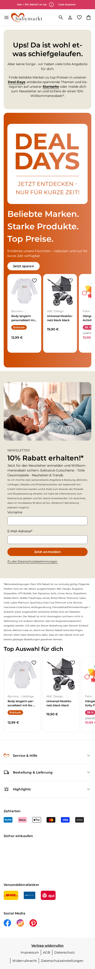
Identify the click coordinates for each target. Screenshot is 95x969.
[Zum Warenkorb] (88, 17)
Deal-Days (16, 82)
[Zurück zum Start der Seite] (86, 936)
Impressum (30, 952)
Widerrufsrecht (24, 961)
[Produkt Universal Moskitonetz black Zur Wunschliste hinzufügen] (70, 280)
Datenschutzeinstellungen (62, 961)
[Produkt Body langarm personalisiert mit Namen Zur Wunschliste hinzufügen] (34, 280)
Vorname (14, 512)
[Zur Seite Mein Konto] (70, 17)
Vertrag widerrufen (47, 945)
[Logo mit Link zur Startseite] (26, 17)
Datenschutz (64, 952)
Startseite (51, 86)
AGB (46, 952)
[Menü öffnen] (6, 17)
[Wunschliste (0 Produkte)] (79, 17)
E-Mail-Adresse (19, 531)
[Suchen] (61, 17)
